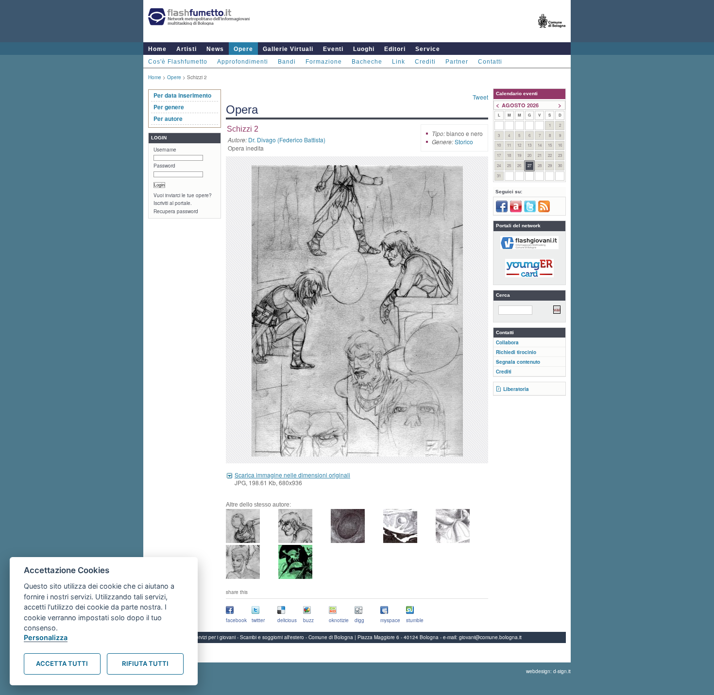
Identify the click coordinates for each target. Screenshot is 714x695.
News (215, 49)
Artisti (186, 49)
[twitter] (530, 210)
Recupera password (175, 211)
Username (164, 149)
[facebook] (502, 210)
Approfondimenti (242, 61)
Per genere (168, 106)
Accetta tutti (62, 663)
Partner (456, 61)
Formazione (324, 61)
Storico (464, 141)
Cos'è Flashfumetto (177, 61)
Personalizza (46, 637)
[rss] (544, 210)
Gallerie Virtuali (288, 49)
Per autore (168, 118)
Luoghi (363, 49)
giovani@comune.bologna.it (490, 637)
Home (157, 49)
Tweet (480, 97)
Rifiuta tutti (145, 663)
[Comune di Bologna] (552, 32)
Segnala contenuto (518, 361)
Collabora (507, 342)
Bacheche (367, 61)
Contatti (490, 61)
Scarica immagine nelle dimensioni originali (292, 475)
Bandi (287, 61)
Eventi (333, 49)
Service (427, 49)
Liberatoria (516, 389)
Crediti (425, 61)
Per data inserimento (182, 95)
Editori (395, 49)
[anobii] (516, 210)
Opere (243, 49)
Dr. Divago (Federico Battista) (286, 140)
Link (398, 61)
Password (164, 165)
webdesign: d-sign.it (548, 671)
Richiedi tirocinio (516, 352)
